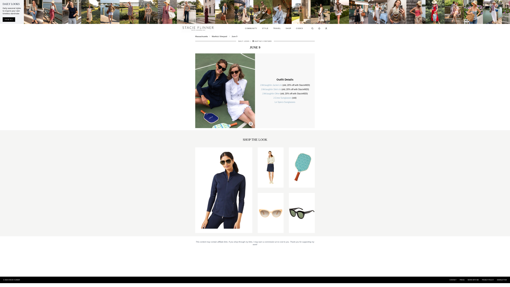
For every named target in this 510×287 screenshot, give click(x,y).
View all (9, 19)
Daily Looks (243, 41)
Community (251, 28)
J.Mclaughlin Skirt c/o (271, 89)
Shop (288, 28)
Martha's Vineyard (219, 36)
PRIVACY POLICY (488, 280)
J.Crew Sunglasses (282, 98)
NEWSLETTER (502, 280)
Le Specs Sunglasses (285, 102)
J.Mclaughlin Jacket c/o (271, 85)
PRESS (462, 280)
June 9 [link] (234, 36)
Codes (299, 28)
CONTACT (452, 280)
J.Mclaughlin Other (271, 93)
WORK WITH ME (473, 280)
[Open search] (312, 28)
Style (265, 28)
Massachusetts (201, 36)
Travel (277, 28)
